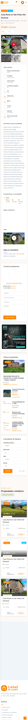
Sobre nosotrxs (6, 707)
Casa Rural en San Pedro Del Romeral (13, 521)
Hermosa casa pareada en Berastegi (18, 413)
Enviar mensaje (10, 317)
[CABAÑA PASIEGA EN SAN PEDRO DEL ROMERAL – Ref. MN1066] (7, 426)
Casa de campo (7, 517)
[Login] (19, 2)
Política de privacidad (7, 715)
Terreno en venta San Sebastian (18, 390)
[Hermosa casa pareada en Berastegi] (7, 415)
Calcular (8, 471)
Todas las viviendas (8, 494)
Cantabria (6, 382)
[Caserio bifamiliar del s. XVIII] (7, 404)
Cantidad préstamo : (8, 442)
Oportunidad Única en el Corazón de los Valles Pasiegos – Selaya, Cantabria (13, 378)
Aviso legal (5, 710)
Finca (4, 374)
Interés (5, 463)
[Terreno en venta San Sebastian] (7, 393)
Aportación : (6, 449)
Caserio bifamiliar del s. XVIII (18, 402)
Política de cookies (7, 717)
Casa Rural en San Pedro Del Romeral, (13, 599)
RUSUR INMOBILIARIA (14, 283)
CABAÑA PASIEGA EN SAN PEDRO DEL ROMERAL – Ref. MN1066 (18, 424)
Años (4, 456)
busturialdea (16, 405)
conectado (18, 254)
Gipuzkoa (15, 392)
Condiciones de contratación (9, 712)
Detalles (21, 534)
